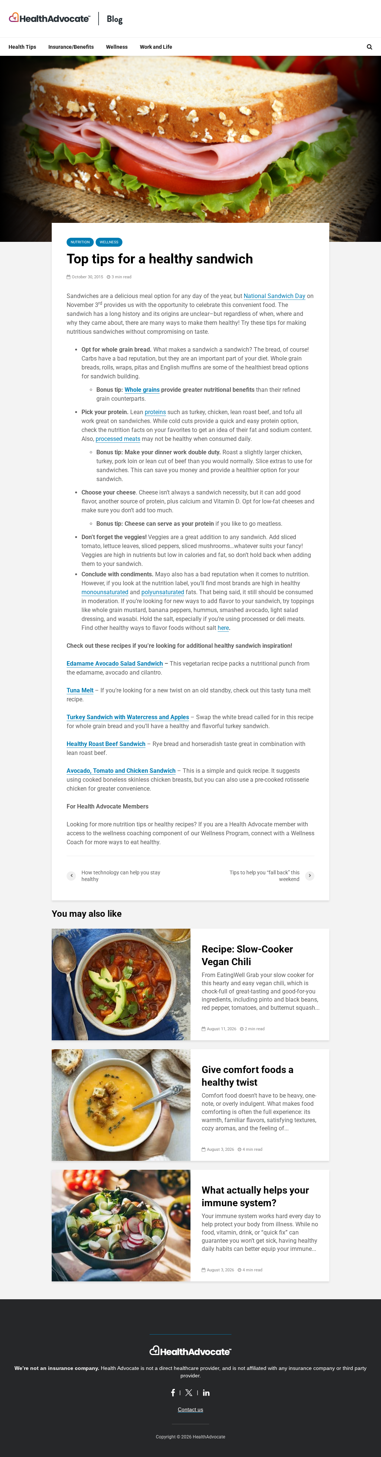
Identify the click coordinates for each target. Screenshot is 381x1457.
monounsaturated (104, 592)
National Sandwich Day (274, 296)
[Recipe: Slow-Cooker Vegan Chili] (121, 983)
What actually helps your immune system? (255, 1196)
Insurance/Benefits (71, 47)
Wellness (117, 47)
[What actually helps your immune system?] (121, 1225)
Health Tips (22, 47)
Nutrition (80, 242)
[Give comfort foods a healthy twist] (121, 1104)
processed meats (118, 438)
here (223, 627)
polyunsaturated (162, 592)
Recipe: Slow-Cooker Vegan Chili (247, 955)
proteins (155, 412)
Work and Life (156, 47)
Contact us (190, 1409)
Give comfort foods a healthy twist (248, 1076)
